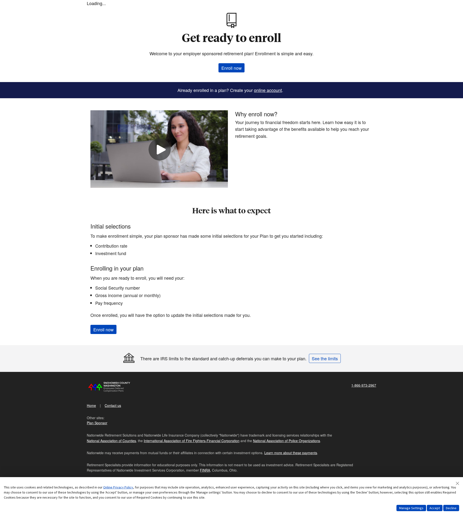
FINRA (205, 470)
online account (268, 90)
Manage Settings (411, 508)
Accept (434, 508)
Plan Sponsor (97, 422)
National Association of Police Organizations (286, 440)
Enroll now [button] (231, 68)
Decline (451, 508)
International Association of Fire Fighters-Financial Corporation (191, 440)
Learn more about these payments (290, 452)
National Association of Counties (111, 440)
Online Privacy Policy (118, 487)
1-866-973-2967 (363, 385)
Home (91, 405)
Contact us (113, 405)
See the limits (325, 358)
